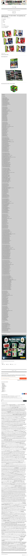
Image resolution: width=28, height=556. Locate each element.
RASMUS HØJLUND (10, 514)
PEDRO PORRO (5, 510)
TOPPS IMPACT (4, 535)
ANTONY (16, 416)
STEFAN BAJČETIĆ (10, 529)
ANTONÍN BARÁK (18, 416)
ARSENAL (16, 417)
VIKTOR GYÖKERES (24, 545)
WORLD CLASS (9, 548)
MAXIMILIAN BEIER (17, 492)
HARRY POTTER (9, 460)
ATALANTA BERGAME (15, 418)
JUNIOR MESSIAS (21, 472)
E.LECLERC (12, 438)
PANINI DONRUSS (17, 504)
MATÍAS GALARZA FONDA (23, 491)
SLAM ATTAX (17, 527)
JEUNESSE (3, 390)
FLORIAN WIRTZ (17, 449)
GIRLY (16, 457)
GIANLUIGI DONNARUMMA (9, 456)
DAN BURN (25, 433)
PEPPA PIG (13, 510)
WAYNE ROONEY (6, 547)
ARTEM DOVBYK (19, 417)
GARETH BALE (23, 454)
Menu (13, 12)
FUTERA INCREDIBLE (23, 452)
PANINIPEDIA (15, 506)
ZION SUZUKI (12, 550)
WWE (15, 548)
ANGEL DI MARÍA (8, 414)
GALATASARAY (13, 454)
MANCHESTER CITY (14, 487)
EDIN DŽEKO (2, 440)
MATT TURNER (19, 491)
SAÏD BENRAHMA (8, 525)
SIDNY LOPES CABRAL (8, 527)
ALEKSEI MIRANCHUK (8, 409)
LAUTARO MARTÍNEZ (17, 478)
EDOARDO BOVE (13, 440)
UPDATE (21, 544)
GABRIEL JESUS (21, 453)
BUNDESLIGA (15, 425)
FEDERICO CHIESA (19, 446)
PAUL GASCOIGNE (5, 509)
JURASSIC (2, 473)
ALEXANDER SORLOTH (20, 409)
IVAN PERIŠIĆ (8, 465)
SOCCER (19, 527)
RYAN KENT (13, 521)
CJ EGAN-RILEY (23, 430)
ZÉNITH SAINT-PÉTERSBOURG (21, 550)
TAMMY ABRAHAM (12, 531)
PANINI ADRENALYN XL (5, 504)
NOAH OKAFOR (13, 500)
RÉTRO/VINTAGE (18, 521)
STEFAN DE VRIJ (14, 529)
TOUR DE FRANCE (13, 539)
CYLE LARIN (16, 433)
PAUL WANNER (17, 509)
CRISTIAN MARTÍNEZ (21, 432)
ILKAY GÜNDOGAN (21, 462)
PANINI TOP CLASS (10, 361)
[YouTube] (26, 393)
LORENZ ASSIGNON (19, 482)
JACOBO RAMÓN (24, 465)
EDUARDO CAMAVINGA (21, 440)
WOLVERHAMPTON (6, 548)
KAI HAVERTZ (3, 474)
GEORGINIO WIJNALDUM (7, 455)
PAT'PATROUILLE (12, 508)
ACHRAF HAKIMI (7, 407)
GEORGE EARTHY (2, 455)
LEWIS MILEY (2, 481)
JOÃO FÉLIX (23, 470)
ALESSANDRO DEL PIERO (12, 409)
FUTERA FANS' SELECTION (15, 452)
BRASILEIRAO (9, 424)
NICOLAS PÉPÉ (13, 499)
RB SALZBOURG (8, 515)
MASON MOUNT (10, 490)
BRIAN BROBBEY (15, 424)
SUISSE (11, 530)
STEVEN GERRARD (22, 529)
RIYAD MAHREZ (7, 517)
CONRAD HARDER (13, 432)
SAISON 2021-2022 (8, 522)
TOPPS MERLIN (9, 536)
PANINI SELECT (8, 507)
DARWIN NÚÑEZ (3, 435)
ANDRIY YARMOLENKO (14, 413)
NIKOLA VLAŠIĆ (6, 500)
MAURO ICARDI (7, 492)
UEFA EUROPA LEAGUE (9, 543)
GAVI (26, 454)
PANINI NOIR (8, 506)
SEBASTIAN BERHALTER (9, 526)
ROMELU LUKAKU (21, 519)
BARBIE (14, 420)
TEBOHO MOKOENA (16, 531)
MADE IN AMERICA (18, 486)
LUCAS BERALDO (10, 483)
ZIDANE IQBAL (6, 550)
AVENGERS (20, 419)
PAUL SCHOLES (14, 509)
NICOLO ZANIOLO (16, 499)
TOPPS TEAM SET (16, 537)
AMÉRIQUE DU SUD (10, 412)
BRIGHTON (21, 424)
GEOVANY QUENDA (11, 455)
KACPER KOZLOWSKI (24, 473)
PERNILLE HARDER (16, 510)
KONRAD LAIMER (7, 477)
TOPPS (3, 534)
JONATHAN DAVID (5, 469)
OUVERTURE (11, 503)
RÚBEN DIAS (22, 521)
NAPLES (22, 497)
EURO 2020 (22, 443)
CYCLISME (14, 433)
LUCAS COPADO (16, 483)
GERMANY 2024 (15, 455)
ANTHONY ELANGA (9, 415)
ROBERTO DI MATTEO (14, 518)
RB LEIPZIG (4, 515)
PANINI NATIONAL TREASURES (4, 506)
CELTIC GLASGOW (3, 428)
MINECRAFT (18, 495)
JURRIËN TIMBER (5, 473)
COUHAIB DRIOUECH (17, 432)
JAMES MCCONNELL (23, 466)
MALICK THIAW (6, 487)
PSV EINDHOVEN (22, 512)
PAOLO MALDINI (16, 507)
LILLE (12, 481)
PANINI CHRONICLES (12, 504)
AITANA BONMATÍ (8, 408)
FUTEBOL (8, 452)
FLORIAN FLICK (13, 449)
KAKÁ (8, 474)
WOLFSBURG (2, 548)
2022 (11, 406)
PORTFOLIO (17, 511)
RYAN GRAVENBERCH (9, 521)
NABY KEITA (20, 497)
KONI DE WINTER (4, 477)
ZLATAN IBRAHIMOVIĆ (16, 550)
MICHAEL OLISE (11, 493)
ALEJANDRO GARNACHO (19, 408)
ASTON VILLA (8, 418)
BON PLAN (3, 384)
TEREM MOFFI (19, 531)
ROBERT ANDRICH (24, 517)
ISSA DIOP (3, 465)
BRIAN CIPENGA (18, 424)
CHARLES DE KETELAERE (21, 428)
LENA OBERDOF (17, 479)
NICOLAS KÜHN (10, 499)
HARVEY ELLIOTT (13, 460)
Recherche (2, 399)
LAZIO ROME (5, 479)
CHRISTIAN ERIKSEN (12, 429)
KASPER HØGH (2, 475)
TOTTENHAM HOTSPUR (4, 539)
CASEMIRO (22, 427)
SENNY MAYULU (12, 526)
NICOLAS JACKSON (7, 499)
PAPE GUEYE (19, 507)
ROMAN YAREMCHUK (17, 519)
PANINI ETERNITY (24, 504)
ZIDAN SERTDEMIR (9, 550)
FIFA (3, 361)
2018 (22, 404)
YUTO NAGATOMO (3, 550)
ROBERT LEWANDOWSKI (4, 518)
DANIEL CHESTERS (6, 434)
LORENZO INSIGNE (23, 482)
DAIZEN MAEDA (22, 433)
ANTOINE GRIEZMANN (19, 415)
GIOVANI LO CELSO (3, 457)
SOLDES (21, 527)
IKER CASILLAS (17, 462)
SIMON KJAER (14, 527)
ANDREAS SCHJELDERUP (22, 412)
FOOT (4, 361)
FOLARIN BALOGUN (21, 449)
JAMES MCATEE (19, 466)
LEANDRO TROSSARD (9, 479)
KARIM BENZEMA (19, 474)
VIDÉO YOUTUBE (13, 545)
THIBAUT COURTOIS (16, 532)
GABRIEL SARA (11, 454)
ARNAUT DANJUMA (13, 417)
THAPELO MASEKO (22, 531)
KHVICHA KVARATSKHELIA (12, 476)
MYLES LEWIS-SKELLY (14, 497)
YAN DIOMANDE (9, 549)
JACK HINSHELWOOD (20, 465)
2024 (15, 406)
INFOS (7, 464)
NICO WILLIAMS (3, 500)
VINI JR (9, 546)
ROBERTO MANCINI (22, 518)
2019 (24, 404)
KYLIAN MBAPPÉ (11, 477)
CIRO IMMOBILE (20, 430)
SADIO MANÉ (24, 521)
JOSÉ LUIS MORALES (10, 470)
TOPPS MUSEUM (13, 536)
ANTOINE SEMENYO (24, 415)
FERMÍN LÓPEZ (7, 447)
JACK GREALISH (16, 465)
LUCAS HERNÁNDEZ (23, 483)
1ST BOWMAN (2, 404)
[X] (24, 393)
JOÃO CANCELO (20, 470)
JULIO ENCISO (24, 471)
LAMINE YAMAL (3, 478)
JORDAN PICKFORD (14, 469)
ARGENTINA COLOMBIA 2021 (4, 417)
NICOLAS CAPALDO (3, 499)
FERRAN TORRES (18, 447)
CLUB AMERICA (5, 431)
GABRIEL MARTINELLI (6, 454)
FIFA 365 (8, 448)
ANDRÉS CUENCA (21, 413)
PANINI (7, 361)
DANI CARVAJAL (3, 434)
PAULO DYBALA (8, 509)
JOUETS (17, 470)
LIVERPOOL (14, 482)
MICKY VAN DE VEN (7, 494)
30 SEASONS (13, 404)
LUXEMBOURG (6, 486)
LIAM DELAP (5, 481)
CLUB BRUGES (8, 431)
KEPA (14, 475)
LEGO (12, 479)
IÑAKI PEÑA (14, 465)
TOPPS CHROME (10, 534)
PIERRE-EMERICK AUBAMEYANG (7, 511)
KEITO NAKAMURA (6, 475)
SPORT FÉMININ (15, 528)
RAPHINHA (6, 514)
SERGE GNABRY (16, 526)
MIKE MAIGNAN (7, 495)
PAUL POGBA (11, 509)
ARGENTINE (9, 417)
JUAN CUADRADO (11, 471)
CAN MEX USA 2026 (14, 426)
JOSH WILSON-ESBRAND (5, 470)
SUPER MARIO (15, 530)
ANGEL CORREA (5, 414)
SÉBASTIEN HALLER (19, 530)
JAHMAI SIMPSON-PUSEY (8, 466)
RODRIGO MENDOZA (10, 519)
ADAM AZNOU (19, 407)
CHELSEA (4, 429)
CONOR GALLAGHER (9, 432)
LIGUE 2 (11, 481)
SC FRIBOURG (14, 525)
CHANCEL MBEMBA (17, 428)
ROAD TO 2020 (11, 517)
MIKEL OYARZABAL (3, 495)
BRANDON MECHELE (3, 424)
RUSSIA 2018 (24, 520)
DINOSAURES (19, 436)
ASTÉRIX (12, 418)
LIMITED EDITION (18, 481)
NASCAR (24, 497)
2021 (4, 406)
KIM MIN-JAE (17, 476)
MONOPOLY (19, 496)
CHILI (10, 429)
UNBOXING (2, 391)
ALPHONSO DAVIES (13, 411)
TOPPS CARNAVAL (6, 534)
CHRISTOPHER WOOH (12, 430)
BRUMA (23, 424)
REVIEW (11, 516)
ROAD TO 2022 (14, 517)
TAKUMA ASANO (4, 531)
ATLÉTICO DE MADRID (22, 418)
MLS (25, 495)
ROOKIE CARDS (6, 520)
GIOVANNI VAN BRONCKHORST (12, 457)
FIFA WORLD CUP (24, 448)
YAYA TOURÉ (21, 549)
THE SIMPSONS (5, 532)
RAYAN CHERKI (13, 514)
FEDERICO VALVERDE (3, 447)
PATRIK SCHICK (19, 508)
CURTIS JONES (11, 433)
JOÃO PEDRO (4, 471)
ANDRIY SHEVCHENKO (10, 413)
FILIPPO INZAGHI (3, 449)
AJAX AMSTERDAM (13, 408)
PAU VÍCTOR (20, 509)
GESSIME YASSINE (19, 455)
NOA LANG (16, 500)
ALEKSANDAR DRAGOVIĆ (24, 408)
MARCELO (20, 488)
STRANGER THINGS (8, 530)
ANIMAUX (25, 414)
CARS (20, 427)
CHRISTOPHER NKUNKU (6, 430)
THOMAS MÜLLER (23, 532)
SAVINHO (5, 525)
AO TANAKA (21, 416)
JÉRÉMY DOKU (17, 473)
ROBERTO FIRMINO (19, 518)
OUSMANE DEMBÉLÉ (6, 503)
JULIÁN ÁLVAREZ (11, 472)
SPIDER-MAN (11, 528)
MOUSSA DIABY (4, 497)
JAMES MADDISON (16, 466)
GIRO (17, 457)
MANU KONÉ (10, 488)
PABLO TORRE (17, 503)
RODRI (4, 519)
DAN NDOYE (19, 434)
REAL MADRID (15, 515)
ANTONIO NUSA (9, 416)
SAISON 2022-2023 (15, 522)
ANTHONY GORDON (14, 415)
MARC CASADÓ (17, 488)
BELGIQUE (17, 421)
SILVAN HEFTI (11, 527)
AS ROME (5, 418)
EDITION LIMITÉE (8, 440)
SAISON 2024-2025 (6, 523)
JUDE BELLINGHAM (16, 471)
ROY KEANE (14, 520)
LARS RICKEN (13, 478)
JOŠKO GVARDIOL (8, 471)
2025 (17, 406)
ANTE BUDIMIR (5, 415)
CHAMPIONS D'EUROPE (13, 428)
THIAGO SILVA (12, 532)
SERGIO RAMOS (23, 526)
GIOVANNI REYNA (7, 457)
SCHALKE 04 (17, 525)
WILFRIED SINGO (17, 547)
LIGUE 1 (8, 481)
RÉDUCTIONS (15, 521)
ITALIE (5, 465)
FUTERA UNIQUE (8, 453)
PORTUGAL (19, 511)
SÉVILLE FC (23, 530)
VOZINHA (17, 546)
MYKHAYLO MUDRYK (9, 497)
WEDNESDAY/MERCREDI (10, 547)
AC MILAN (10, 407)
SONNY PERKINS (2, 528)
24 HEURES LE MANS (8, 404)
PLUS (15, 511)
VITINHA (15, 546)
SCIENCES (23, 525)
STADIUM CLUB (4, 529)
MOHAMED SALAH (4, 496)
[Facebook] (22, 393)
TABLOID (2, 531)
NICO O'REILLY (23, 499)
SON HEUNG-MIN (24, 527)
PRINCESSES (6, 512)
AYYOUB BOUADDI (8, 420)
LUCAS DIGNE (20, 483)
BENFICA (20, 421)
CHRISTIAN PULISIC (20, 429)
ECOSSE (17, 438)
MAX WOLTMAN (24, 492)
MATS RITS (9, 491)
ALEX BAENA (24, 409)
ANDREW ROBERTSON (6, 413)
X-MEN (17, 548)
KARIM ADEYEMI (15, 474)
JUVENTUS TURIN (13, 473)
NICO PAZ (25, 499)
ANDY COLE (2, 414)
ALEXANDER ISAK (16, 409)
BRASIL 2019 (6, 424)
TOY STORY (17, 539)
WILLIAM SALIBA (20, 547)
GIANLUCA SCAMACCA (3, 456)
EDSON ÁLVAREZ (17, 440)
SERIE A (5, 527)
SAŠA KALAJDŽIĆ (11, 525)
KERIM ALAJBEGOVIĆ (17, 475)
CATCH (24, 427)
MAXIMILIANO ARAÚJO (21, 492)
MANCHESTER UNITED (22, 487)
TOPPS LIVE (16, 535)
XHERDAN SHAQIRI (3, 549)
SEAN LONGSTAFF (4, 526)
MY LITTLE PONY (17, 497)
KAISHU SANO (6, 474)
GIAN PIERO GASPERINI (15, 456)
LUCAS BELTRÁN (7, 483)
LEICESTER (14, 479)
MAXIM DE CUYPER (13, 492)
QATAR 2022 (3, 513)
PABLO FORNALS (14, 503)
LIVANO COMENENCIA (10, 482)
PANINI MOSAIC (24, 505)
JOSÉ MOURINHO (14, 470)
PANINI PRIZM (19, 506)
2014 (16, 404)
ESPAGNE (3, 443)
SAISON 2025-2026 (13, 523)
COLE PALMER (18, 431)
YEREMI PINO (23, 549)
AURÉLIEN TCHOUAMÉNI (6, 419)
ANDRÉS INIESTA (24, 413)
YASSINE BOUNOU (18, 549)
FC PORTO (11, 446)
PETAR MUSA (19, 510)
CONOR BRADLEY (5, 432)
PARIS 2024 (22, 507)
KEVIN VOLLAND (7, 476)
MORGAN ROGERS (22, 496)
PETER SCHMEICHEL (22, 510)
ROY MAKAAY (16, 520)
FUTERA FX (19, 452)
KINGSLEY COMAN (21, 476)
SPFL (9, 528)
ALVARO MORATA (18, 411)
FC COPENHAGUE (7, 446)
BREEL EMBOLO (12, 424)
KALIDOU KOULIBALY (11, 474)
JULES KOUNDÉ (21, 471)
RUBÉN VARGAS (19, 520)
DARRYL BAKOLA (24, 434)
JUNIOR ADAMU (18, 472)
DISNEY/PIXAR (3, 437)
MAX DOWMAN (10, 492)
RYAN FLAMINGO (4, 521)
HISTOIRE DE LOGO (4, 386)
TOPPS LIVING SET (21, 535)
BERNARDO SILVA (10, 422)
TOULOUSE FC (9, 539)
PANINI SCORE (3, 507)
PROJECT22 (12, 512)
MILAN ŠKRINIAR (15, 495)
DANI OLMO (16, 434)
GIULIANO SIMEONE (20, 457)
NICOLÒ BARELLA (20, 499)
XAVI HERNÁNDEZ (20, 548)
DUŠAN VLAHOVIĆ (4, 438)
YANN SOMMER (12, 549)
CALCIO (7, 426)
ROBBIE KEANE (21, 517)
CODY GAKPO (11, 431)
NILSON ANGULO (9, 500)
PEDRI (22, 509)
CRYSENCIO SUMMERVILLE (7, 433)
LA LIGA (24, 477)
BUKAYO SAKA (11, 425)
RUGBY (22, 520)
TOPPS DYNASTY (18, 534)
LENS (22, 479)
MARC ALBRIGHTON (14, 488)
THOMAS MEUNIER (19, 532)
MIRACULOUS (23, 495)
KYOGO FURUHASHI (16, 477)
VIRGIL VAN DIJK (12, 546)
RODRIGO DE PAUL (6, 519)
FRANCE (6, 361)
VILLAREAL (2, 546)
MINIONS (21, 495)
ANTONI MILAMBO (3, 416)
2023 (13, 406)
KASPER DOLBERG (24, 474)
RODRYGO (14, 519)
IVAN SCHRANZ (11, 465)
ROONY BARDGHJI (11, 520)
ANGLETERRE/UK (16, 414)
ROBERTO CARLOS (10, 518)
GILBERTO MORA (19, 456)
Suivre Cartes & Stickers (23, 378)
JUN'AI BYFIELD (15, 472)
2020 (2, 406)
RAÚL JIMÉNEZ (22, 514)
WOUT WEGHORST (13, 548)
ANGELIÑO (11, 414)
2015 (17, 404)
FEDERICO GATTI (23, 446)
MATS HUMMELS (6, 491)
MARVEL (2, 490)
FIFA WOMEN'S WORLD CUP (18, 448)
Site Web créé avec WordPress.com (4, 554)
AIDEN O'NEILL (5, 408)
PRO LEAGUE (15, 512)
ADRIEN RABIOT (2, 408)
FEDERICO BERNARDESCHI (14, 446)
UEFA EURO (13, 542)
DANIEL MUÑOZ (9, 434)
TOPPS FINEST (22, 534)
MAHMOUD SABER (3, 487)
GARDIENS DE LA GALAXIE (19, 454)
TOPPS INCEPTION (7, 535)
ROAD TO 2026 (18, 517)
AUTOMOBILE (14, 419)
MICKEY (4, 494)
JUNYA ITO (24, 472)
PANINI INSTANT (16, 505)
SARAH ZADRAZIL (3, 525)
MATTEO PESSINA (12, 491)
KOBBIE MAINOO (24, 476)
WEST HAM (14, 547)
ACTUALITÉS (15, 407)
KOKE (1, 477)
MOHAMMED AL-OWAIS (9, 496)
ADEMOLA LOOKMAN (23, 407)
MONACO (17, 496)
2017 (20, 404)
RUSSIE (2, 521)
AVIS (22, 419)
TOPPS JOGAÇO (10, 535)
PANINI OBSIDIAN (12, 506)
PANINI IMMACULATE (6, 505)
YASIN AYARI (15, 549)
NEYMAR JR (2, 498)
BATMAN (22, 420)
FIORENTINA (6, 449)
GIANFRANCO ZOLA (23, 455)
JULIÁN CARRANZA (3, 472)
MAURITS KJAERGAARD (3, 492)
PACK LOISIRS (20, 503)
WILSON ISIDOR (24, 547)
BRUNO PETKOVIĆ (5, 425)
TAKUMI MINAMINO (8, 531)
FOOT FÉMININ (7, 450)
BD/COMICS (3, 387)
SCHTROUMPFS (20, 525)
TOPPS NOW (22, 536)
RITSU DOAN (5, 517)
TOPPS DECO (15, 534)
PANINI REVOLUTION (23, 506)
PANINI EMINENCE (21, 504)
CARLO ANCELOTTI (5, 427)
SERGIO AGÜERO (19, 526)
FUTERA (10, 452)
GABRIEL (15, 453)
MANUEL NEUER (7, 488)
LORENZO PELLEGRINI (3, 483)
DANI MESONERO (13, 434)
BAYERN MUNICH (8, 421)
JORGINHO (21, 469)
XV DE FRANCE (6, 549)
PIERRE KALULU (12, 511)
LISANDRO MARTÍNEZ (6, 482)
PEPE (7, 510)
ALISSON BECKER (22, 410)
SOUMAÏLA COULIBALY (6, 528)
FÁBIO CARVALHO (12, 453)
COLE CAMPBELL (15, 431)
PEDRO (23, 509)
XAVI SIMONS (23, 548)
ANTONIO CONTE (6, 416)
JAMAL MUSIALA (12, 466)
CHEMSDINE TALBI (8, 429)
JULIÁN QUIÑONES (7, 472)
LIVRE (16, 482)
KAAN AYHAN (20, 473)
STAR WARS (7, 529)
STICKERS (13, 361)
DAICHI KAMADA (19, 433)
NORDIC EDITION (22, 500)
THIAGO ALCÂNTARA (9, 532)
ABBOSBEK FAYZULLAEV (3, 407)
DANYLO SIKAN (21, 434)
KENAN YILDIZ (12, 475)
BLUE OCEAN (16, 422)
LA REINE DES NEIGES (9, 478)
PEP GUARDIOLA (10, 510)
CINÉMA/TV (3, 388)
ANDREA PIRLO (18, 412)
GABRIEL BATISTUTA (17, 453)
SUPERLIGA (13, 530)
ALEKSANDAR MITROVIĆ (3, 409)
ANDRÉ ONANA (17, 413)
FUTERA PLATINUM (3, 453)
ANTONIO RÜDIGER (13, 416)
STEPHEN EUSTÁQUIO (17, 529)
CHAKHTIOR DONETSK (8, 428)
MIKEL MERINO (23, 494)
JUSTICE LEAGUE (8, 473)
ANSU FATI (2, 415)
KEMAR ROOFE (9, 475)
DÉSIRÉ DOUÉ (8, 438)
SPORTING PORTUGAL (21, 528)
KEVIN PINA (5, 476)
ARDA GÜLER (24, 416)
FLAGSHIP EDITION (10, 449)
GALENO (16, 454)
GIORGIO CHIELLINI (23, 456)
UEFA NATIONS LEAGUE (17, 543)
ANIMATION (21, 414)
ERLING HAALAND (18, 442)
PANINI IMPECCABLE (11, 505)
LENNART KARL (20, 479)
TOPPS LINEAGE (13, 535)
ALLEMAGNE (9, 411)
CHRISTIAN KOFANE (16, 429)
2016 (18, 404)
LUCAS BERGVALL (13, 483)
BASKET (20, 420)
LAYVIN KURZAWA (22, 478)
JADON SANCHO (3, 466)
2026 (19, 406)
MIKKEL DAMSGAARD (11, 495)
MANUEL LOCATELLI (3, 488)
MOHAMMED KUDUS (13, 496)
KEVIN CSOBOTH (20, 475)
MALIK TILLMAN (9, 487)
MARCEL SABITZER (23, 488)
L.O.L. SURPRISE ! (20, 477)
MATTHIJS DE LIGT (16, 491)
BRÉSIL (8, 425)
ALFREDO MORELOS (11, 410)
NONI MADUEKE (18, 500)
